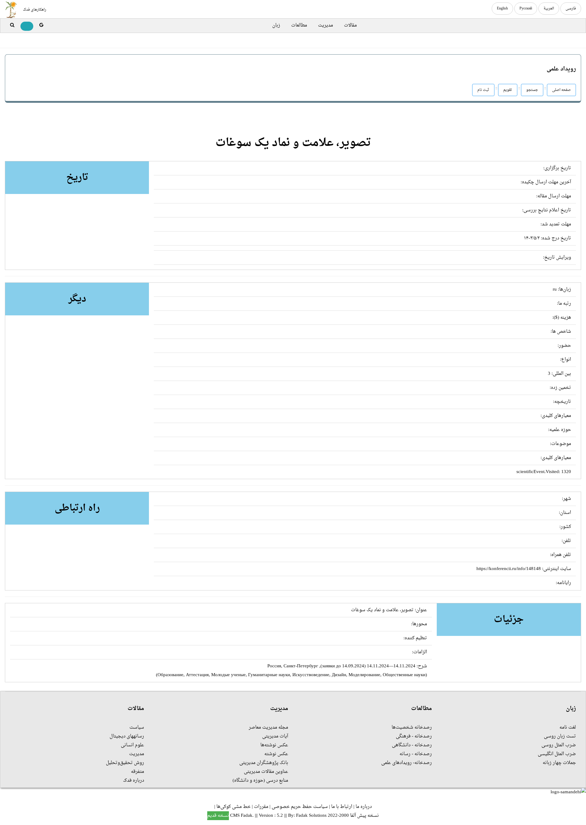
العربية (549, 8)
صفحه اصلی (561, 90)
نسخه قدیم (218, 815)
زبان (276, 25)
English (502, 8)
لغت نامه (567, 727)
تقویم (507, 90)
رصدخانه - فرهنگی (414, 736)
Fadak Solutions (311, 815)
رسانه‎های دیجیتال (127, 736)
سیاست (136, 727)
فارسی (571, 8)
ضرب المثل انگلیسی (557, 754)
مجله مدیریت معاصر (268, 727)
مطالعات (299, 25)
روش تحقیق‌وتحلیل (125, 763)
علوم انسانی (132, 745)
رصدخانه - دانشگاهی (412, 745)
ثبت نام (483, 90)
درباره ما (364, 806)
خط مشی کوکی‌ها (233, 806)
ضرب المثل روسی (558, 745)
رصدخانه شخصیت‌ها (412, 727)
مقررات (261, 806)
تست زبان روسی (560, 736)
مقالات (350, 25)
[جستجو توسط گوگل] (41, 25)
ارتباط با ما (341, 806)
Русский (525, 8)
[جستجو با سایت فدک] (12, 25)
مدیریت (325, 25)
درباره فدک (133, 780)
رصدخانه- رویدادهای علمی (406, 763)
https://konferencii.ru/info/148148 (508, 569)
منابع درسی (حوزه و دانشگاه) (260, 780)
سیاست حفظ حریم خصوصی (300, 806)
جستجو (532, 90)
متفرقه (137, 771)
